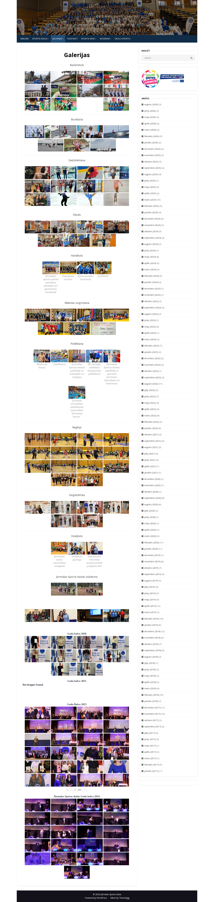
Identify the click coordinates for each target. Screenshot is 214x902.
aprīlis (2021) (150, 466)
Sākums (24, 38)
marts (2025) (150, 199)
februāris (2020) (151, 542)
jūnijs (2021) (150, 460)
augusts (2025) (151, 174)
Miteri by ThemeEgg (119, 897)
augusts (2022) (151, 383)
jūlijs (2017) (149, 733)
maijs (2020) (150, 523)
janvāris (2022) (151, 428)
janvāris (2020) (151, 548)
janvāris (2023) (151, 352)
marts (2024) (150, 269)
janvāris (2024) (151, 282)
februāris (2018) (151, 694)
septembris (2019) (152, 574)
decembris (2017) (152, 707)
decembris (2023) (152, 288)
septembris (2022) (152, 377)
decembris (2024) (152, 218)
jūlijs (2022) (149, 390)
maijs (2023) (150, 326)
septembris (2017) (152, 726)
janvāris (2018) (151, 701)
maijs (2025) (150, 187)
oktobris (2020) (151, 491)
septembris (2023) (152, 307)
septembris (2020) (152, 498)
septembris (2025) (152, 168)
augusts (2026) (151, 104)
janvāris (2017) (151, 771)
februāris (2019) (151, 618)
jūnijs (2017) (150, 739)
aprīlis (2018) (150, 682)
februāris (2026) (151, 136)
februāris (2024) (151, 275)
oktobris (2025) (151, 161)
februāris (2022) (151, 421)
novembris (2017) (152, 713)
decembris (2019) (152, 555)
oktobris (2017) (151, 720)
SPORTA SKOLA (39, 38)
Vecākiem (105, 38)
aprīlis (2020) (150, 529)
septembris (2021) (152, 441)
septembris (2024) (152, 237)
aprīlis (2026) (150, 123)
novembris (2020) (152, 485)
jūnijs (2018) (150, 669)
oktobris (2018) (151, 644)
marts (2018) (150, 688)
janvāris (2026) (151, 142)
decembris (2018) (152, 631)
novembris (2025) (152, 155)
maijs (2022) (150, 402)
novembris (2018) (152, 637)
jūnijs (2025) (150, 180)
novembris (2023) (152, 294)
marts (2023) (150, 339)
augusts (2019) (151, 580)
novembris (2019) (152, 561)
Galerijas (57, 38)
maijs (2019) (150, 599)
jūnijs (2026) (150, 110)
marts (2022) (150, 415)
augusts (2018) (151, 656)
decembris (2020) (152, 479)
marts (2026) (150, 129)
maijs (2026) (150, 117)
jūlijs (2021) (149, 453)
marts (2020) (150, 536)
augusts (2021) (151, 447)
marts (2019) (150, 612)
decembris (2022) (152, 358)
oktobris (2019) (151, 568)
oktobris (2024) (151, 231)
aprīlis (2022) (150, 409)
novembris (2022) (152, 364)
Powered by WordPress (96, 897)
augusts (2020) (151, 504)
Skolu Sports (122, 38)
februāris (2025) (151, 206)
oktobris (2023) (151, 301)
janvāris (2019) (151, 625)
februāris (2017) (151, 764)
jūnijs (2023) (150, 320)
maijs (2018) (150, 675)
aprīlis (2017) (150, 752)
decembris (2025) (152, 149)
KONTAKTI (72, 38)
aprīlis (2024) (150, 263)
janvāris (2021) (151, 472)
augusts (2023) (151, 314)
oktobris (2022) (151, 371)
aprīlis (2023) (150, 333)
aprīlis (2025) (150, 193)
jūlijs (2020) (149, 510)
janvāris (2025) (151, 212)
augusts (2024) (151, 244)
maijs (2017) (150, 745)
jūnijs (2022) (150, 396)
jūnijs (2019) (150, 593)
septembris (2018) (152, 650)
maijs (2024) (150, 256)
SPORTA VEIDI (88, 38)
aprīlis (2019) (150, 606)
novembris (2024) (152, 225)
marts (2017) (150, 758)
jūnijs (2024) (150, 250)
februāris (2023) (151, 345)
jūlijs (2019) (149, 586)
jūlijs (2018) (149, 663)
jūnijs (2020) (150, 517)
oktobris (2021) (151, 434)
